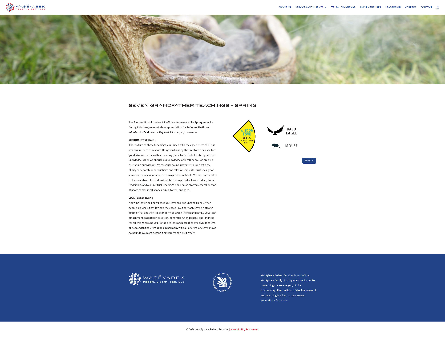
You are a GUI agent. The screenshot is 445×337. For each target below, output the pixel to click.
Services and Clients (309, 7)
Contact (426, 7)
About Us (285, 7)
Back (309, 160)
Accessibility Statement (244, 329)
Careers (410, 7)
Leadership (393, 7)
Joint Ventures (370, 7)
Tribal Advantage (343, 7)
